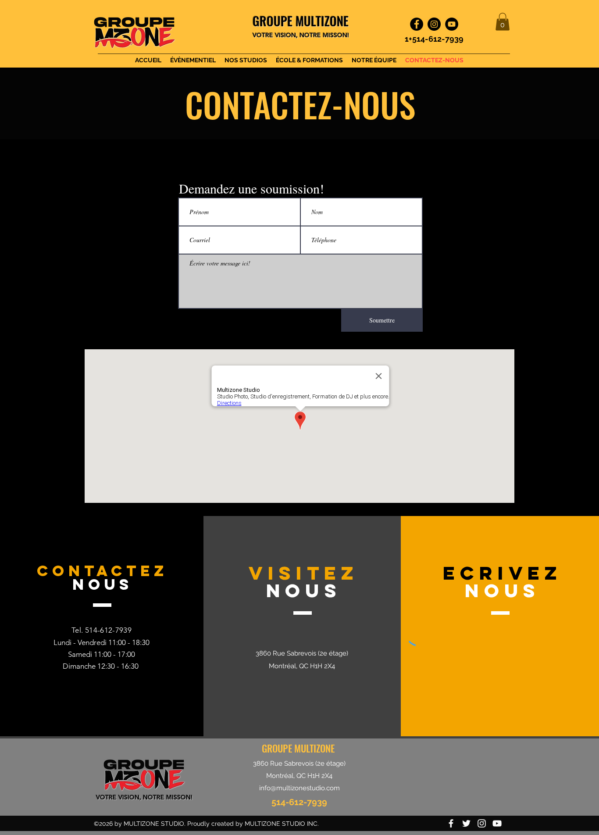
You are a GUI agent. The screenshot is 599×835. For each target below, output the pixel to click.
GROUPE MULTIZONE (298, 748)
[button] (502, 22)
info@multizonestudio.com (299, 788)
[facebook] (451, 823)
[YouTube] (451, 24)
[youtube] (497, 823)
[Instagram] (434, 24)
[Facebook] (416, 24)
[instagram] (481, 823)
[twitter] (466, 823)
